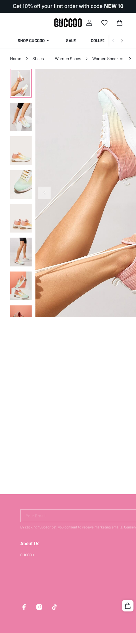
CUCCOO (27, 555)
